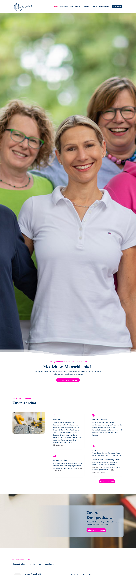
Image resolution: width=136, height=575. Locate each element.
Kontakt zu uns (107, 481)
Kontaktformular (97, 467)
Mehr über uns (58, 445)
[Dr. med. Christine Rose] (28, 433)
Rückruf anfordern (96, 530)
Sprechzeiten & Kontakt (68, 380)
